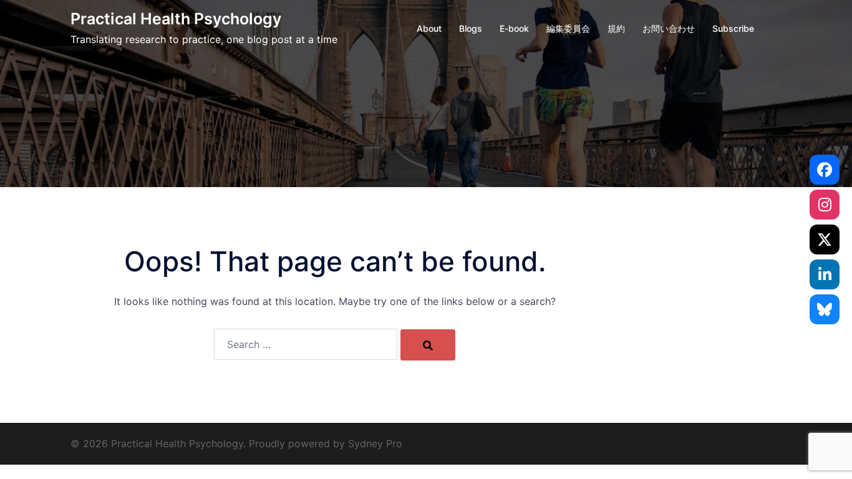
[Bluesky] (825, 309)
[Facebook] (825, 170)
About (429, 28)
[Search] (427, 344)
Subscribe (733, 28)
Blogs (470, 28)
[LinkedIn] (825, 274)
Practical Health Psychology (175, 18)
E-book (514, 28)
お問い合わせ (668, 28)
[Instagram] (825, 205)
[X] (825, 239)
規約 (616, 28)
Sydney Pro (375, 443)
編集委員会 (568, 28)
